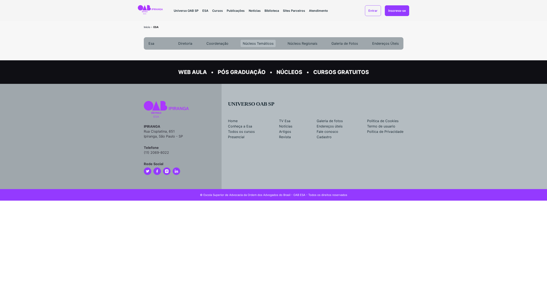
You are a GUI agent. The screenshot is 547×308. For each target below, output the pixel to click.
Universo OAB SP (186, 10)
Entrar (373, 10)
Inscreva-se (397, 10)
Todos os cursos (241, 131)
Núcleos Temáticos (258, 43)
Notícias (255, 10)
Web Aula (192, 72)
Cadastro (324, 137)
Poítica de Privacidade (385, 131)
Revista (285, 137)
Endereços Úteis (385, 43)
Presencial (236, 137)
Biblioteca (272, 10)
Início (147, 27)
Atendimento (318, 10)
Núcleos (289, 72)
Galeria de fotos (330, 121)
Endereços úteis (330, 126)
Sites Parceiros (294, 10)
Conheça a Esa (240, 126)
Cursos (217, 10)
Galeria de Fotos (344, 43)
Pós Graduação (242, 72)
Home (233, 121)
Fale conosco (327, 131)
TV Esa (284, 121)
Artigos (285, 131)
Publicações (236, 10)
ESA (205, 10)
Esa (151, 43)
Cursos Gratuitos (341, 72)
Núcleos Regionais (302, 43)
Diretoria (185, 43)
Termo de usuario (381, 126)
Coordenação (217, 43)
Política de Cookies (382, 121)
